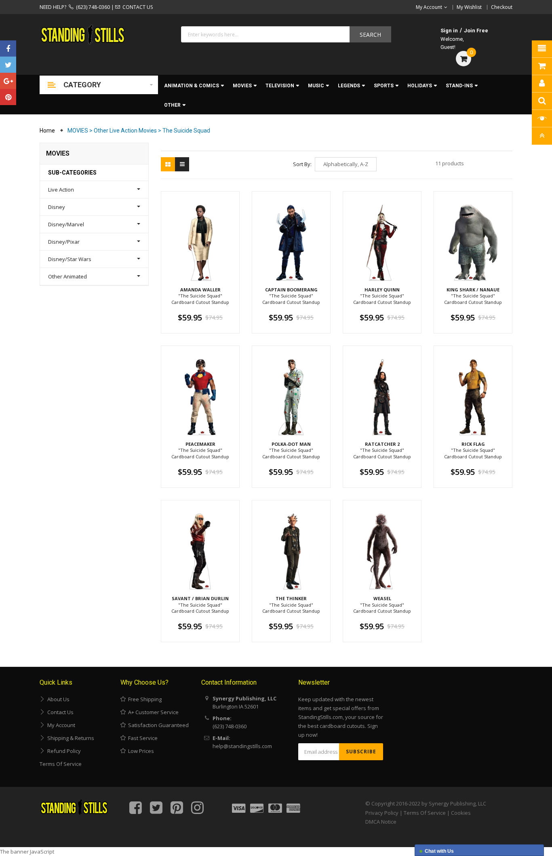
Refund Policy (63, 751)
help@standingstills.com (242, 746)
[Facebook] (8, 48)
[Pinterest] (8, 97)
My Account (60, 725)
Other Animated (67, 276)
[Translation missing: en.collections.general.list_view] (182, 164)
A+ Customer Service (152, 712)
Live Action (61, 189)
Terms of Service (61, 763)
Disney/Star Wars (69, 259)
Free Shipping (144, 699)
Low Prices (140, 751)
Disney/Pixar (64, 241)
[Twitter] (8, 65)
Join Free (476, 30)
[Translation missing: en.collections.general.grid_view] (168, 164)
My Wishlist (469, 7)
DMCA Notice (380, 821)
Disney (56, 207)
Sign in (449, 30)
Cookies (461, 812)
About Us (57, 699)
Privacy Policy (381, 812)
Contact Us (59, 712)
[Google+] (8, 81)
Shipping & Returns (69, 738)
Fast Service (142, 738)
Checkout (501, 7)
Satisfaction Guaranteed (157, 725)
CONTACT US (136, 7)
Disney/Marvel (66, 224)
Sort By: (302, 164)
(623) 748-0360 (92, 7)
